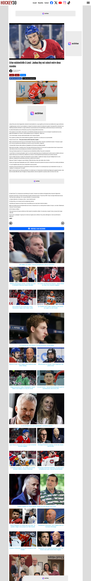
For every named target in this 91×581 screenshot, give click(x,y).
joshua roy (17, 75)
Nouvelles (40, 3)
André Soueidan (17, 70)
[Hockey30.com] (8, 3)
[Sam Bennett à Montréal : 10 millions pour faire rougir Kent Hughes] (62, 223)
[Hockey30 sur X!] (56, 2)
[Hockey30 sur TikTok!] (69, 2)
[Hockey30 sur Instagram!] (64, 2)
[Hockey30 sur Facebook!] (51, 2)
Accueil (35, 3)
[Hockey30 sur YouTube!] (60, 2)
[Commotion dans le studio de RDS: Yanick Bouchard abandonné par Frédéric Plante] (10, 223)
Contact (46, 3)
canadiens (11, 75)
